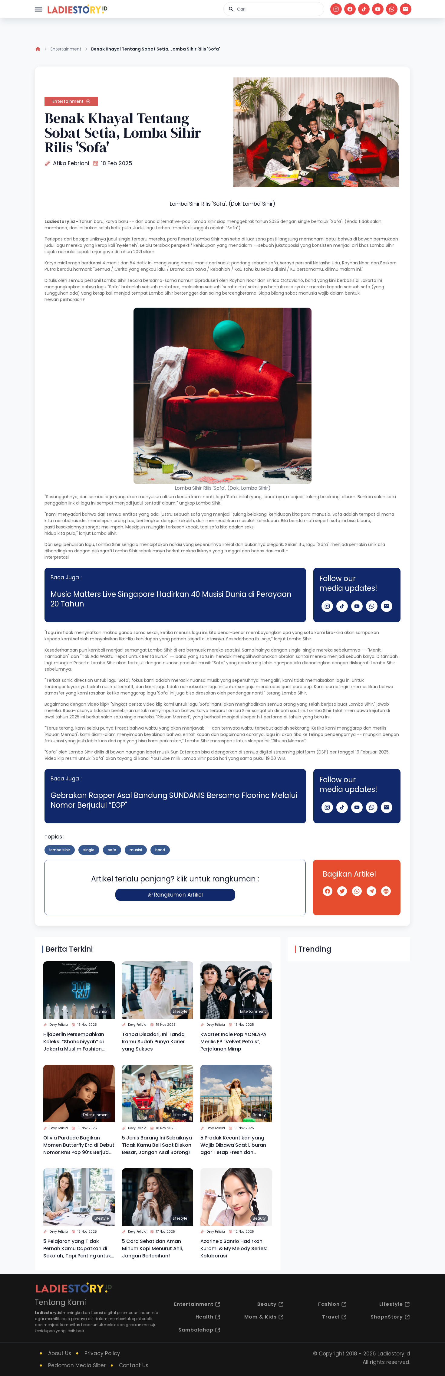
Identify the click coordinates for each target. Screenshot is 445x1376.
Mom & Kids (260, 1316)
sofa (112, 849)
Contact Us (133, 1365)
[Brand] (77, 9)
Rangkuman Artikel (178, 894)
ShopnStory (387, 1316)
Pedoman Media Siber (77, 1365)
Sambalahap (195, 1329)
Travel (331, 1316)
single (88, 849)
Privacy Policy (102, 1353)
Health (204, 1316)
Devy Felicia (58, 1024)
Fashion (101, 1011)
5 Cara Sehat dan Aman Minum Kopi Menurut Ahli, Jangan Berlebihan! (152, 1248)
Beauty (259, 1114)
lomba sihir (59, 849)
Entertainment (66, 49)
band (160, 849)
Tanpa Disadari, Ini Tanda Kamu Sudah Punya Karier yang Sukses (153, 1041)
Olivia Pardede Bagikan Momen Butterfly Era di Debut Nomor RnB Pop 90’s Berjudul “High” (78, 1145)
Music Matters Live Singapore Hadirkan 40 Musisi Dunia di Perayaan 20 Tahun (171, 599)
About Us (59, 1353)
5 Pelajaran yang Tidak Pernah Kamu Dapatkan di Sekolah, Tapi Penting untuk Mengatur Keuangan (77, 1249)
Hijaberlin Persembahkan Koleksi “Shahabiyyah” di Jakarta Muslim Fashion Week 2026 (73, 1042)
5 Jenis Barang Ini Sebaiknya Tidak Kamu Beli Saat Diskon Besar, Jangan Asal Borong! (157, 1145)
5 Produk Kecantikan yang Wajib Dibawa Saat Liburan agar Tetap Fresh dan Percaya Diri (233, 1145)
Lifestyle (180, 1011)
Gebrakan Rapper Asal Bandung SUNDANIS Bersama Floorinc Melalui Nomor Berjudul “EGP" (174, 800)
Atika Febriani (71, 163)
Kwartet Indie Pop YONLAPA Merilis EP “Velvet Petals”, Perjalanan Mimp (233, 1041)
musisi (136, 849)
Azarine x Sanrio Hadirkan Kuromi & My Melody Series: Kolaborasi (233, 1248)
